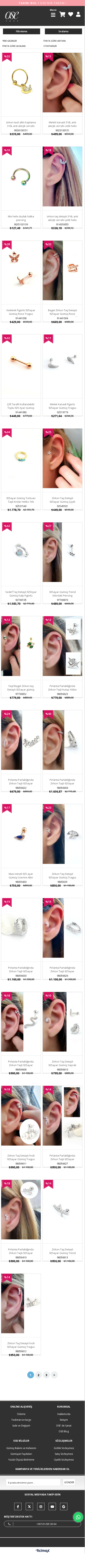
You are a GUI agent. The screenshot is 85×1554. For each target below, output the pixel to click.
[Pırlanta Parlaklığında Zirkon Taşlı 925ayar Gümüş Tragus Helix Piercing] (21, 1022)
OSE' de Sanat (63, 1425)
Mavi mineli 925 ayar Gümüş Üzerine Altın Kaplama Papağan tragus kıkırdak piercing (21, 879)
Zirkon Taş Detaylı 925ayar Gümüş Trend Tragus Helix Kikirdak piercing (62, 1255)
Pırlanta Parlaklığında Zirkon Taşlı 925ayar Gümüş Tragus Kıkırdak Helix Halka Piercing (21, 973)
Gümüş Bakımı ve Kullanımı (21, 1448)
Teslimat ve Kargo (21, 1420)
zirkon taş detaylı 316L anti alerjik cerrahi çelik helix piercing (62, 220)
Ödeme (21, 1414)
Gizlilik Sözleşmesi (64, 1448)
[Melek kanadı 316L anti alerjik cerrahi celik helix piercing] (62, 82)
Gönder (69, 1482)
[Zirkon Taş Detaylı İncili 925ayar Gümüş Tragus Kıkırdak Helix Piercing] (21, 1115)
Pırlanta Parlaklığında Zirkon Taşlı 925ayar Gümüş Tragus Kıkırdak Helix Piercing (21, 785)
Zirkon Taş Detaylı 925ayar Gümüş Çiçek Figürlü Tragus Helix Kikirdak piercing (62, 503)
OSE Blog (64, 1431)
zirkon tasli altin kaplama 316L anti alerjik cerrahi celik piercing (21, 126)
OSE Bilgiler (21, 1440)
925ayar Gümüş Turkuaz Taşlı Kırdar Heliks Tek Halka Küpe (21, 501)
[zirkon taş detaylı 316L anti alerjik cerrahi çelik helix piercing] (62, 176)
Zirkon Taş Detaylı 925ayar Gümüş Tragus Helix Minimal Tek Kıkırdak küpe (62, 879)
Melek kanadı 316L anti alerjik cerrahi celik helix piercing (62, 126)
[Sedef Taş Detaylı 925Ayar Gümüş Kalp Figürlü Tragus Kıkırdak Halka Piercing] (21, 552)
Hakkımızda (63, 1414)
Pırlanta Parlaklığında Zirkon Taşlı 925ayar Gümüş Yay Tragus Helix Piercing (21, 1255)
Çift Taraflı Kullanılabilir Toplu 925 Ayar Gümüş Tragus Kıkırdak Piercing (21, 407)
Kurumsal (63, 1406)
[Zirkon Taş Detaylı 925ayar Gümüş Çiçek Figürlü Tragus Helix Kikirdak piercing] (62, 458)
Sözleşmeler (63, 1440)
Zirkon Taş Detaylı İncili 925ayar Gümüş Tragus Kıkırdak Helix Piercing (21, 1159)
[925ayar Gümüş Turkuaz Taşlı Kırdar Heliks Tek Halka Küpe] (21, 458)
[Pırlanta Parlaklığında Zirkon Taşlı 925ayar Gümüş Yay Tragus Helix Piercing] (21, 1209)
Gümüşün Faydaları (21, 1454)
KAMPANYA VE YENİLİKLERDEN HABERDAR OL (42, 1469)
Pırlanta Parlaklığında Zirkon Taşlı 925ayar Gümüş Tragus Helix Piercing (21, 1067)
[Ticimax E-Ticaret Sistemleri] (43, 1551)
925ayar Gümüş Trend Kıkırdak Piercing (62, 593)
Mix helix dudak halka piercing (21, 218)
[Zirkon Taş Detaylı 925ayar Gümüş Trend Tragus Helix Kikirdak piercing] (62, 1209)
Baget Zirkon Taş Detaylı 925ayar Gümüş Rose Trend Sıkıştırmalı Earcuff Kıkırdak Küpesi (62, 315)
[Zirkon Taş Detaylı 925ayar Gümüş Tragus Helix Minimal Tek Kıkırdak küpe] (62, 834)
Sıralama (63, 31)
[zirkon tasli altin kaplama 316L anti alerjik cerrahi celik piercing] (21, 82)
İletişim (64, 1420)
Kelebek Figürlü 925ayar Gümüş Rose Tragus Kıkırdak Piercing (21, 313)
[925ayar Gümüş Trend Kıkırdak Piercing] (62, 552)
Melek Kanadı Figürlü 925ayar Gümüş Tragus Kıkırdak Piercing (62, 407)
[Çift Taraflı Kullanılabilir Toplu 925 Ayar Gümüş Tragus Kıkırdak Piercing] (21, 364)
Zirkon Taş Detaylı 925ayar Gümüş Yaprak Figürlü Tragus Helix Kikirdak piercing (62, 1067)
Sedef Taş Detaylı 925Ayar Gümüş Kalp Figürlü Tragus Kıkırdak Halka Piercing (21, 597)
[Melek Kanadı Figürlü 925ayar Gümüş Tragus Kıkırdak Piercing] (62, 364)
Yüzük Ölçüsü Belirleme (21, 1459)
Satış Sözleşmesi (64, 1454)
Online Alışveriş (21, 1406)
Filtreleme (21, 31)
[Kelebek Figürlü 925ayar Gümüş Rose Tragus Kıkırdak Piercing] (21, 270)
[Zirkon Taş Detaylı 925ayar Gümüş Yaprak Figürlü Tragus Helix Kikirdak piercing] (62, 1022)
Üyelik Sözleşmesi (64, 1459)
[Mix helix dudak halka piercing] (21, 176)
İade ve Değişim (21, 1425)
